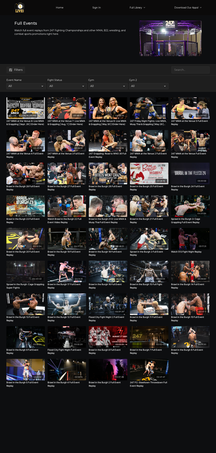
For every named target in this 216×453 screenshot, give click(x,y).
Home (59, 7)
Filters (18, 69)
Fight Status (54, 80)
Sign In (96, 7)
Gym (91, 80)
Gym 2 (133, 80)
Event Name (14, 80)
